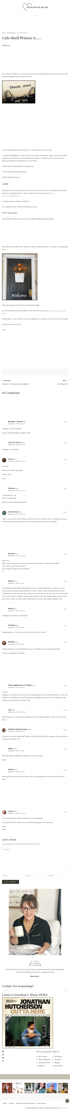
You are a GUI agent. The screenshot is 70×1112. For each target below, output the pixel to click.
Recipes (57, 1062)
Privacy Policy (41, 1103)
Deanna (11, 554)
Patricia (11, 488)
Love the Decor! (15, 442)
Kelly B (11, 769)
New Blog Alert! (62, 382)
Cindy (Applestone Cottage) (20, 685)
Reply (65, 422)
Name (5, 875)
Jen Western (13, 512)
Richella (11, 642)
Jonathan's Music (44, 1062)
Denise (11, 581)
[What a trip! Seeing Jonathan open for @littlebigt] (7, 1088)
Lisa (9, 710)
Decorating (58, 1066)
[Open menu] (35, 15)
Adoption (41, 1066)
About (5, 1103)
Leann (10, 811)
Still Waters (58, 1056)
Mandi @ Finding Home (17, 729)
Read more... (35, 976)
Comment (6, 849)
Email (27, 875)
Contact (11, 1103)
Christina (11, 625)
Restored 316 (63, 1108)
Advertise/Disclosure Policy (25, 1103)
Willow (10, 749)
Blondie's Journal (15, 421)
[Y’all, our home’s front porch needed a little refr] (29, 1088)
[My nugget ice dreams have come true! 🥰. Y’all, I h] (63, 1088)
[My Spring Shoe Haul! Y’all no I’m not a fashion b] (18, 1088)
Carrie (10, 459)
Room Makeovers (44, 1059)
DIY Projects (42, 1056)
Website (51, 875)
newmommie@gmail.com (10, 196)
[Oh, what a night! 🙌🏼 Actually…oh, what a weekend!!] (52, 1088)
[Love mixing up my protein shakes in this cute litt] (40, 1088)
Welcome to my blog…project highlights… (16, 382)
